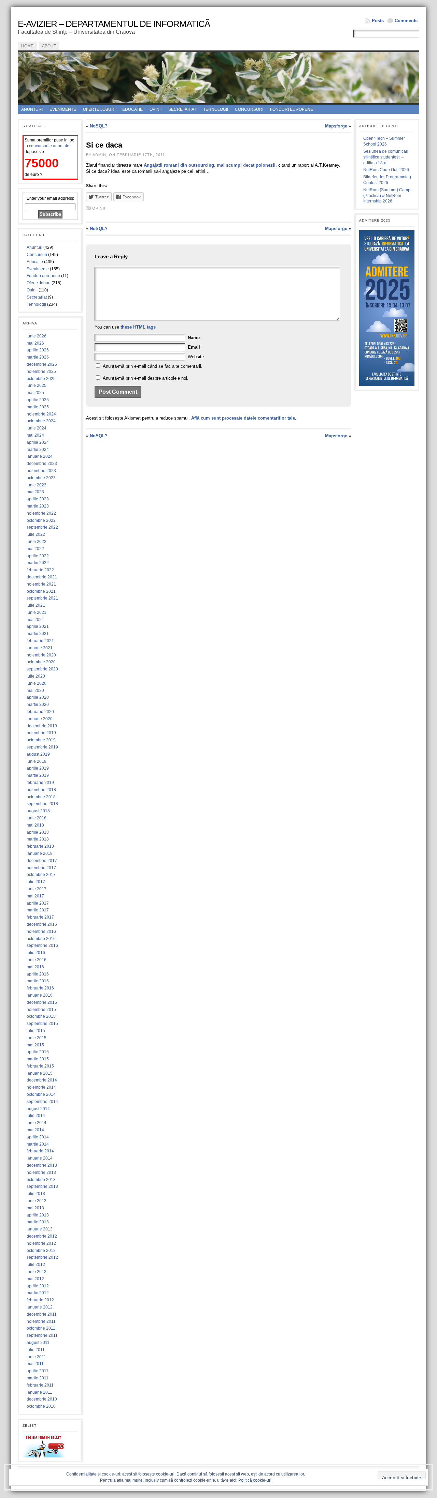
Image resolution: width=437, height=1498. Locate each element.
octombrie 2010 (41, 1406)
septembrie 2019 (42, 747)
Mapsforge (336, 125)
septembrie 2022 (42, 527)
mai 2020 (35, 690)
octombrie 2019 (41, 740)
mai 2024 (35, 435)
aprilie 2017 (38, 903)
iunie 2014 (36, 1122)
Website (196, 356)
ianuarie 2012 (40, 1307)
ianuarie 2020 (40, 718)
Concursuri (249, 109)
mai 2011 (35, 1363)
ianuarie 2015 (40, 1073)
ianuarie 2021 (40, 648)
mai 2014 (35, 1130)
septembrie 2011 (42, 1335)
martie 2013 (38, 1222)
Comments (406, 20)
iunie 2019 (36, 761)
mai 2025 (35, 392)
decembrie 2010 (42, 1399)
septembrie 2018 (42, 803)
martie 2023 (38, 506)
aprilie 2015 (38, 1051)
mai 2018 (35, 825)
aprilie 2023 (38, 499)
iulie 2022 (36, 534)
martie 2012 (38, 1292)
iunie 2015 (36, 1037)
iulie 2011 (36, 1349)
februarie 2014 (40, 1151)
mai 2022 (35, 548)
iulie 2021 (36, 605)
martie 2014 (38, 1144)
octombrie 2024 (41, 421)
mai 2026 (35, 343)
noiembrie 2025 (41, 371)
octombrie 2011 (41, 1328)
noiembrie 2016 (41, 931)
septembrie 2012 (42, 1257)
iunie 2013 (36, 1200)
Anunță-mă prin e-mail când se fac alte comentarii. (152, 366)
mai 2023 (35, 491)
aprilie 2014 (38, 1137)
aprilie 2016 (38, 974)
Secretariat (182, 109)
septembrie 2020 (42, 669)
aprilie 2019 (38, 768)
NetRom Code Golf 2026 (386, 169)
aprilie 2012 (38, 1286)
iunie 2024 (36, 428)
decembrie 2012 (42, 1236)
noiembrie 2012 (41, 1243)
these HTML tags (138, 327)
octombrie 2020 (41, 662)
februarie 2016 (40, 988)
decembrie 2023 (42, 463)
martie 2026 (38, 357)
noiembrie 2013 (41, 1172)
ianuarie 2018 (40, 853)
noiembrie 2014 (41, 1087)
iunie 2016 (36, 959)
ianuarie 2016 (40, 995)
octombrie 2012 (41, 1250)
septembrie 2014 (42, 1101)
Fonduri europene (291, 109)
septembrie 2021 (42, 598)
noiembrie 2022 (41, 513)
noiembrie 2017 (41, 867)
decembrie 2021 (42, 577)
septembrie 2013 (42, 1186)
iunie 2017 (36, 889)
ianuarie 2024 (40, 456)
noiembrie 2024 (41, 414)
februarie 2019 (40, 782)
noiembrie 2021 (41, 584)
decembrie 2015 (42, 1002)
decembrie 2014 (42, 1080)
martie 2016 (38, 981)
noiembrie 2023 (41, 470)
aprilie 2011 (37, 1370)
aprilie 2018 (38, 832)
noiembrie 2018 (41, 789)
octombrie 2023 (41, 477)
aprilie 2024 (38, 442)
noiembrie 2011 (41, 1321)
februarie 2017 (40, 917)
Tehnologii (215, 109)
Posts (378, 20)
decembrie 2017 (42, 860)
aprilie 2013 (38, 1215)
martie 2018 (38, 839)
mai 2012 (35, 1278)
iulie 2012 (36, 1264)
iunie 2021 (36, 612)
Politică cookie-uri (254, 1480)
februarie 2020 (40, 711)
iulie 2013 (36, 1193)
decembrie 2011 (42, 1314)
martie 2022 (38, 562)
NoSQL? (99, 125)
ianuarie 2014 (40, 1158)
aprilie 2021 (38, 626)
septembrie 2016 (42, 945)
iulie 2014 (36, 1115)
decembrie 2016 (42, 924)
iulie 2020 (36, 676)
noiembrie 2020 (41, 655)
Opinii (155, 109)
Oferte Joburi (99, 109)
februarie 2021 (40, 640)
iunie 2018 (36, 818)
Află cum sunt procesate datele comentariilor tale (243, 418)
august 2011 (38, 1342)
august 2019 (38, 754)
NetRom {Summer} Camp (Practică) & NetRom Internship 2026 (386, 195)
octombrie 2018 (41, 797)
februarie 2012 (40, 1300)
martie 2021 (38, 633)
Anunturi (32, 109)
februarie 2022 (40, 570)
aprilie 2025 (38, 399)
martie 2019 (38, 775)
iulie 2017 (36, 881)
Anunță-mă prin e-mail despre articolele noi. (145, 378)
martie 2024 (38, 449)
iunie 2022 (36, 541)
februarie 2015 (40, 1066)
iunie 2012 (36, 1271)
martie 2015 (38, 1059)
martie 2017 (38, 910)
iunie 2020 (36, 683)
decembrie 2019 (42, 726)
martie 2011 (37, 1378)
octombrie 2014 (41, 1094)
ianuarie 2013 (40, 1229)
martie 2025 (38, 407)
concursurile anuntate (49, 145)
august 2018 (38, 810)
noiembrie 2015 (41, 1009)
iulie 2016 (36, 952)
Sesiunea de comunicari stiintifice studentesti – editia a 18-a (385, 157)
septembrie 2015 (42, 1023)
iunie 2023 (36, 485)
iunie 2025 (36, 385)
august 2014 (38, 1108)
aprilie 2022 (38, 556)
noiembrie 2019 (41, 732)
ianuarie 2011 (39, 1392)
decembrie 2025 (42, 364)
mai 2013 (35, 1208)
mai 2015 (35, 1045)
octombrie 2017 (41, 874)
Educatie (132, 109)
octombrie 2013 (41, 1179)
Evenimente (63, 109)
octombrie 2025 (41, 378)
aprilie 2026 (38, 350)
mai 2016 (35, 967)
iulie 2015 (36, 1030)
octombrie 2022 (41, 520)
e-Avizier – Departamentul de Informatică (114, 24)
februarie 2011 (40, 1385)
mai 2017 (35, 896)
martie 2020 (38, 704)
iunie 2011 (36, 1357)
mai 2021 (35, 619)
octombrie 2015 (41, 1016)
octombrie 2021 (41, 591)
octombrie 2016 (41, 938)
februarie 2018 (40, 846)
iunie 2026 (36, 336)
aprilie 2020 (38, 697)
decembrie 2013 (42, 1165)
